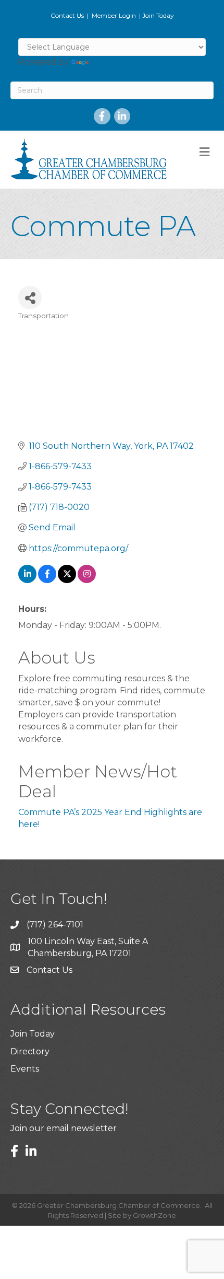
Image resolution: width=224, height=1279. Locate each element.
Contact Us (67, 15)
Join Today (158, 15)
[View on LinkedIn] (27, 580)
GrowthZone (154, 1215)
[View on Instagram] (87, 580)
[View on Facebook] (47, 580)
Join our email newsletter (63, 1128)
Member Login (114, 15)
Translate (110, 62)
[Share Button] (30, 297)
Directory (29, 1051)
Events (24, 1069)
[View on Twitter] (67, 580)
